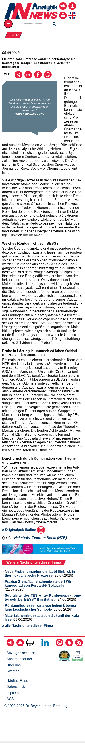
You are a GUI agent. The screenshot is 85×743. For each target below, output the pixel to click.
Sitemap (13, 671)
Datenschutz (16, 686)
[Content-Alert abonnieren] (69, 645)
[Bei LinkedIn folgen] (45, 645)
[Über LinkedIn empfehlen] (28, 77)
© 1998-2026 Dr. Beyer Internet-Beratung (35, 706)
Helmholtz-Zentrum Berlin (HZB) (40, 538)
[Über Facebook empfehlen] (38, 77)
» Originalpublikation (19, 530)
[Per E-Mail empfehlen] (18, 77)
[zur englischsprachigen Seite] (72, 12)
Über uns (14, 665)
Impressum (15, 693)
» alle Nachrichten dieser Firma (27, 625)
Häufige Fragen (19, 680)
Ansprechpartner (19, 659)
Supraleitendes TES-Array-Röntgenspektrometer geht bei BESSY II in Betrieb (43, 597)
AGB (10, 699)
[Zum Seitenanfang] (20, 645)
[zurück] (10, 645)
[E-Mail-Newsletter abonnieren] (59, 645)
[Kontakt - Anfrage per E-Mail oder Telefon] (63, 12)
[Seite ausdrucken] (30, 645)
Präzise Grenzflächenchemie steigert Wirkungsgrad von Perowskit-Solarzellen (38, 583)
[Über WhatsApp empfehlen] (48, 77)
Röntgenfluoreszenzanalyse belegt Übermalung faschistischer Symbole (41, 607)
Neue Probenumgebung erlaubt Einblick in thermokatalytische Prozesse (40, 573)
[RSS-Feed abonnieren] (79, 645)
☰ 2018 (13, 35)
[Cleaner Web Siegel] (78, 660)
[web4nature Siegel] (65, 660)
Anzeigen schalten (21, 653)
